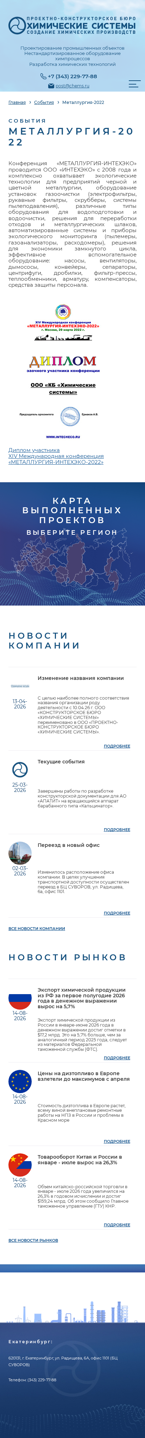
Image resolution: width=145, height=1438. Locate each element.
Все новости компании (36, 928)
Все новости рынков (33, 1240)
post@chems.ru (72, 85)
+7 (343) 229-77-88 (72, 76)
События (44, 102)
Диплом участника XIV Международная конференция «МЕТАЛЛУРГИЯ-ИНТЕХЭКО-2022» (56, 456)
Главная (17, 102)
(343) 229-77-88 (41, 1379)
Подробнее (117, 746)
